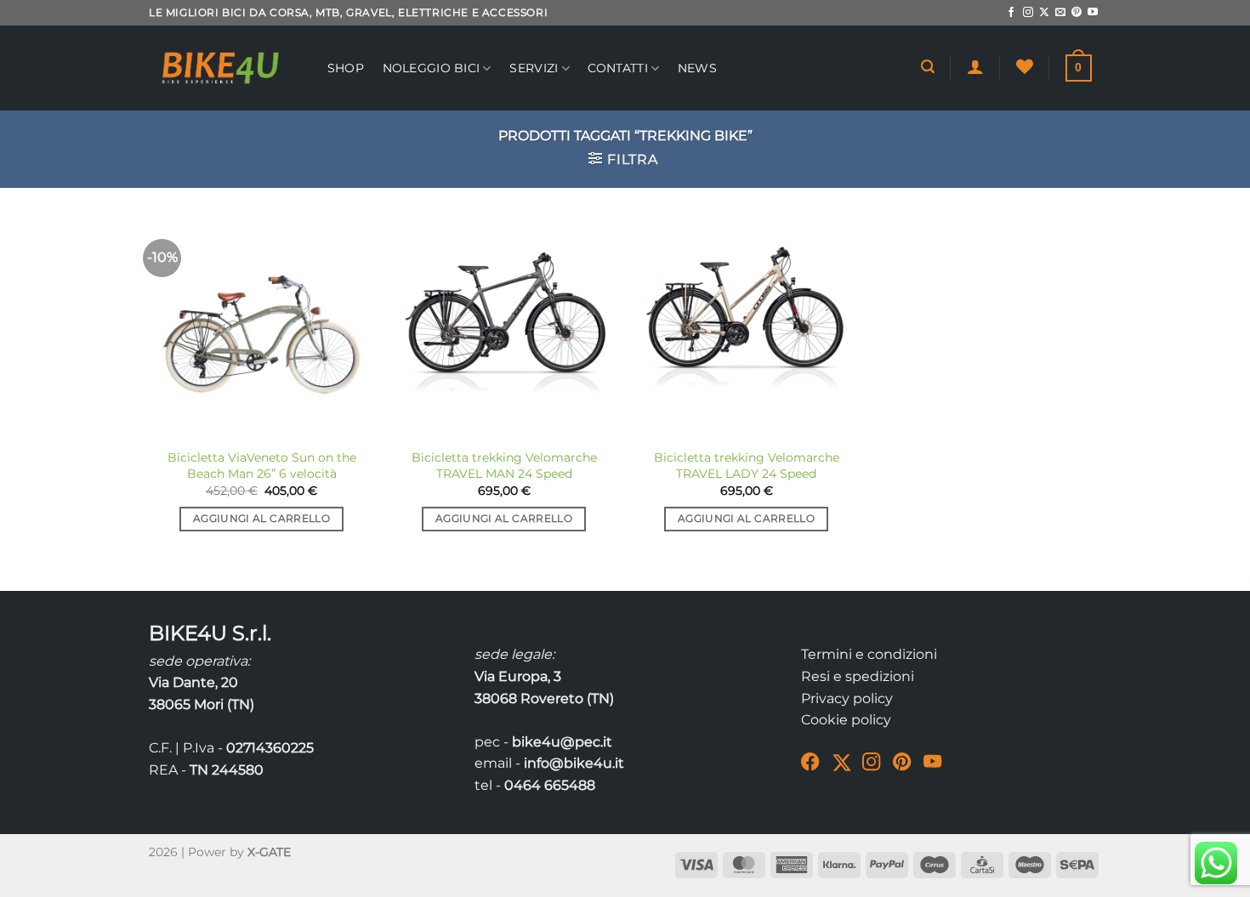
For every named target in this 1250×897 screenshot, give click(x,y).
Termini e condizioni (869, 654)
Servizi (533, 68)
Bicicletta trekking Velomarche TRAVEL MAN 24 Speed (504, 465)
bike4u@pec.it (562, 742)
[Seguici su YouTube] (1093, 13)
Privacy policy (847, 698)
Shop (345, 68)
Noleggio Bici (431, 68)
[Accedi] (975, 66)
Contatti (617, 68)
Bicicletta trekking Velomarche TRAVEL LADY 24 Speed (746, 465)
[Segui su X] (1044, 13)
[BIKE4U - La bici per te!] (221, 68)
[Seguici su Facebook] (1011, 13)
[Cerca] (928, 67)
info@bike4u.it (574, 763)
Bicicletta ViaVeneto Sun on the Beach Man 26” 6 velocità (262, 465)
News (697, 68)
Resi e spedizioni (857, 676)
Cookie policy (846, 720)
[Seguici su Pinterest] (1076, 13)
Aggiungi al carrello (261, 519)
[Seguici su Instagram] (1028, 13)
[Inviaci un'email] (1060, 13)
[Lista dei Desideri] (1025, 66)
